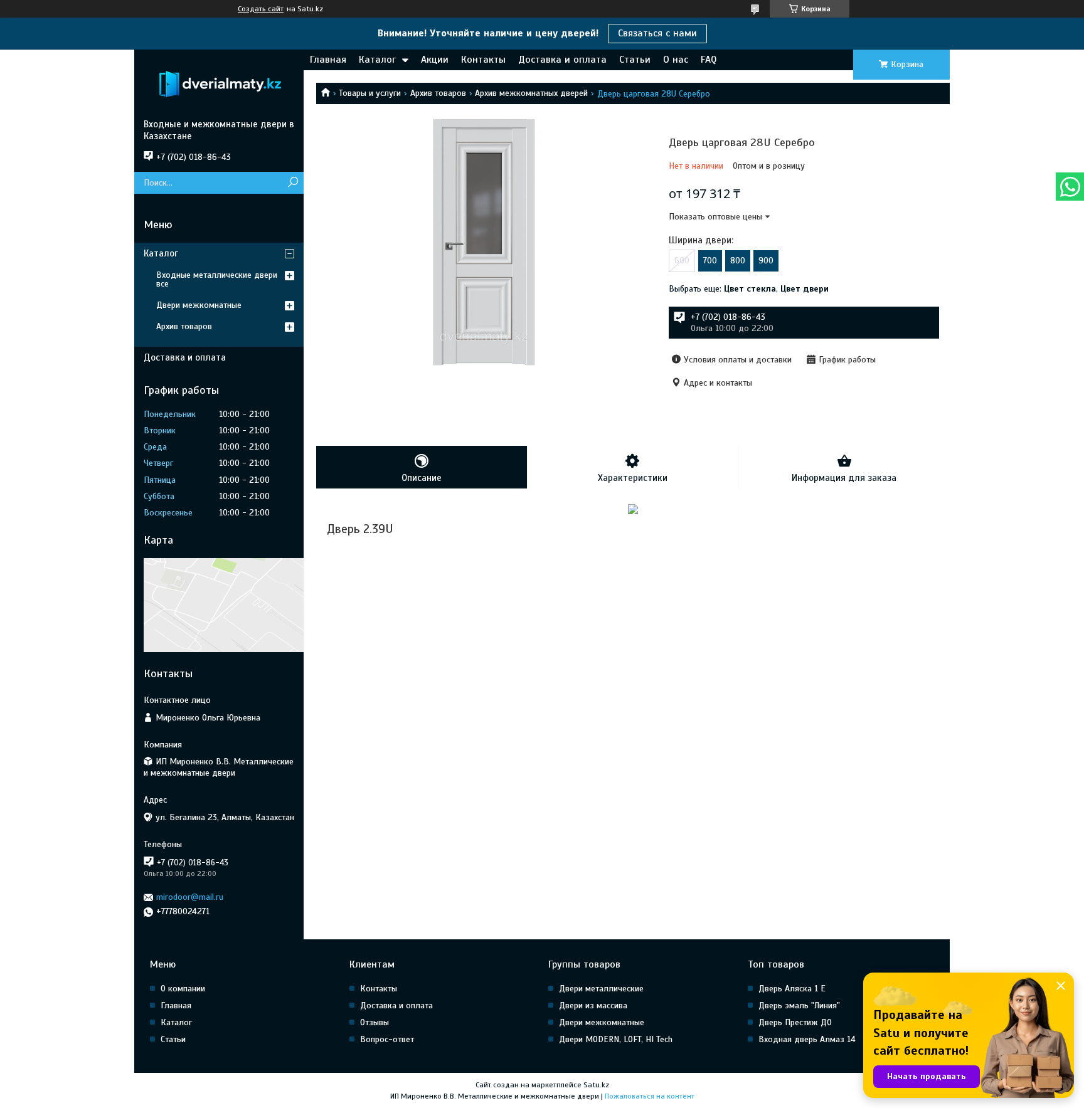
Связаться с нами (657, 33)
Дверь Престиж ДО (795, 1022)
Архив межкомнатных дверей (531, 93)
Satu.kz (596, 1084)
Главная (328, 59)
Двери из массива (593, 1005)
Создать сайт (261, 8)
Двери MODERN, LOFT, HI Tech (615, 1039)
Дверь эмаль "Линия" (799, 1005)
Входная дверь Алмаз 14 (807, 1039)
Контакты (483, 59)
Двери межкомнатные (199, 305)
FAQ (708, 59)
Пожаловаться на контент (649, 1096)
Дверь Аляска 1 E (792, 988)
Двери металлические (601, 988)
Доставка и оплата (562, 59)
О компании (183, 988)
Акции (435, 59)
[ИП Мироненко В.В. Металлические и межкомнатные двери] (219, 84)
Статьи (635, 59)
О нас (675, 59)
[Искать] (293, 183)
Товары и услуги (370, 93)
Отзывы (374, 1022)
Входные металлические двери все (216, 279)
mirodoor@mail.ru (189, 897)
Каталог (377, 59)
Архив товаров (438, 93)
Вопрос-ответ (387, 1039)
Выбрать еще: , (749, 288)
